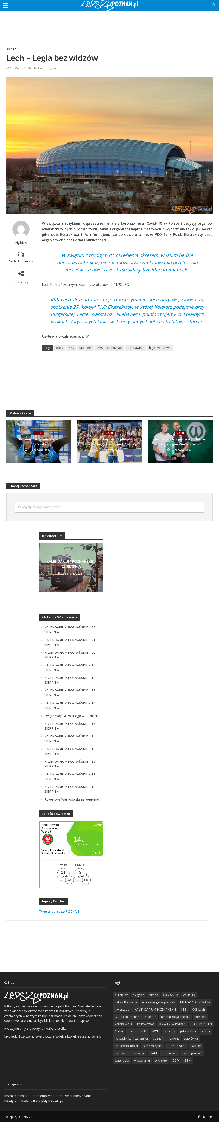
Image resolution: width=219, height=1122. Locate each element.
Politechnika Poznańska (131, 1038)
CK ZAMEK (170, 995)
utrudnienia (169, 1053)
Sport (11, 49)
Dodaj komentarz (21, 261)
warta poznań (192, 1053)
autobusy (121, 995)
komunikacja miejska (175, 1017)
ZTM (188, 1060)
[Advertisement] (109, 24)
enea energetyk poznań (158, 1002)
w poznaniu (142, 1060)
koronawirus (135, 348)
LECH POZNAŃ (201, 1024)
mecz (131, 1031)
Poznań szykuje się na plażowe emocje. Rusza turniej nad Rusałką (109, 441)
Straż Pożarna (176, 1046)
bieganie (138, 995)
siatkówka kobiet (126, 1046)
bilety (59, 348)
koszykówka (145, 1024)
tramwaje (138, 1053)
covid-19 (189, 995)
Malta (119, 1031)
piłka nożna (188, 1031)
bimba (153, 995)
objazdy (169, 1031)
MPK (144, 1031)
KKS (71, 348)
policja (205, 1031)
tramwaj (120, 1053)
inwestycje (122, 1009)
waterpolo (122, 1060)
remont (174, 1038)
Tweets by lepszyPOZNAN (59, 911)
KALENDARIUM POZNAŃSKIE (155, 1009)
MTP (155, 1031)
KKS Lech (85, 348)
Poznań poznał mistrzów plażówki (38, 441)
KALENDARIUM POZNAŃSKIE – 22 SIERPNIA (71, 563)
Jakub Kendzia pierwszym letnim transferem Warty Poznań (180, 441)
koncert (200, 1017)
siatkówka (191, 1038)
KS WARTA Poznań (172, 1024)
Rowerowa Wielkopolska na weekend (71, 799)
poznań (158, 1038)
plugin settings (52, 1100)
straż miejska (152, 1046)
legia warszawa (159, 348)
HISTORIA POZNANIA (195, 1002)
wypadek (161, 1060)
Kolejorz (150, 1017)
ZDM (175, 1060)
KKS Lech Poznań (109, 348)
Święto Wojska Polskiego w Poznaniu (71, 716)
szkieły (196, 1046)
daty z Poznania (126, 1002)
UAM (153, 1053)
